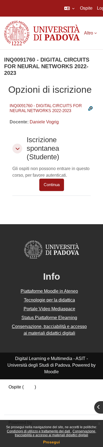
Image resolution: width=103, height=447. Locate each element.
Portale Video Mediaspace (49, 308)
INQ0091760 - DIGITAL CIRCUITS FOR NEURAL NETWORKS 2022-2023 (46, 108)
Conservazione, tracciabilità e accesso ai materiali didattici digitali (55, 433)
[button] (69, 8)
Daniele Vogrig (44, 122)
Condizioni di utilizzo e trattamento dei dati (39, 431)
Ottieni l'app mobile (27, 406)
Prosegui (51, 442)
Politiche (17, 400)
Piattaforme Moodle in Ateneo (49, 291)
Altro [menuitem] (88, 33)
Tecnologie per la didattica (49, 300)
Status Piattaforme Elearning (49, 317)
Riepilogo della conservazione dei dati (46, 393)
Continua (52, 184)
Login (29, 387)
